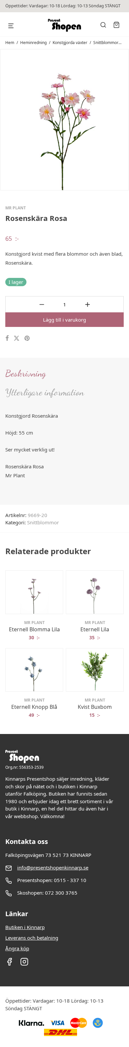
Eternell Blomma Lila (34, 629)
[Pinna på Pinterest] (27, 338)
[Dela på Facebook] (7, 338)
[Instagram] (24, 964)
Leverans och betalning (31, 937)
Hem (9, 42)
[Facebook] (9, 964)
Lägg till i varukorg (64, 319)
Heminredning (33, 42)
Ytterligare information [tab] (44, 392)
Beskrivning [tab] (25, 373)
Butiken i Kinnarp (25, 927)
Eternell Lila (94, 629)
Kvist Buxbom (95, 706)
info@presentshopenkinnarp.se (52, 867)
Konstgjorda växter (70, 42)
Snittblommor (105, 42)
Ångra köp (17, 948)
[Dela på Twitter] (17, 338)
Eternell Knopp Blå (34, 706)
